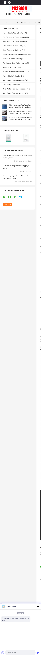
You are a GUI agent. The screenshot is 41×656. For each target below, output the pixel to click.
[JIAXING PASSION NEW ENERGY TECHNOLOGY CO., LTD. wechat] (16, 197)
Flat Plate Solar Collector (12, 46)
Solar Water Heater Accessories (14, 89)
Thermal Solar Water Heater (13, 33)
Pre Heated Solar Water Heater (14, 63)
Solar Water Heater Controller (14, 80)
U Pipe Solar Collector (11, 67)
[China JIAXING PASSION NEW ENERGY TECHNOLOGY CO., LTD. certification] (8, 138)
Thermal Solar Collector (11, 76)
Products (18, 14)
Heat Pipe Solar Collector (12, 50)
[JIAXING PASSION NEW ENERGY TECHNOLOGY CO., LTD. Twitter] (9, 2)
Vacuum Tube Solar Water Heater (15, 54)
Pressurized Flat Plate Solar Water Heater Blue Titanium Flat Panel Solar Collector (20, 119)
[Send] (38, 652)
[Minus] (38, 606)
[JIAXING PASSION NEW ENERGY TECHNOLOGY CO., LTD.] (20, 9)
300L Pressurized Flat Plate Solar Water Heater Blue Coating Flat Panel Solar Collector (20, 107)
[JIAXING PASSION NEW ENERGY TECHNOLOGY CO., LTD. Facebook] (5, 2)
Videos (27, 14)
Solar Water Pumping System (13, 93)
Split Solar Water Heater (12, 59)
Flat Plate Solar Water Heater (24, 23)
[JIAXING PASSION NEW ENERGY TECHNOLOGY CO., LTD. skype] (22, 197)
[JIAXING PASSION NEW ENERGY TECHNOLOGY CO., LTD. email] (5, 197)
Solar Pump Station (10, 85)
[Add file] (2, 652)
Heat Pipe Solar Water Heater (14, 42)
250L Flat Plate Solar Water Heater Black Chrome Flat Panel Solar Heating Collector (20, 113)
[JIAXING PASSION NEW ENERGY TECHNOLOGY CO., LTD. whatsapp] (10, 197)
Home (8, 14)
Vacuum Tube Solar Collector (13, 72)
